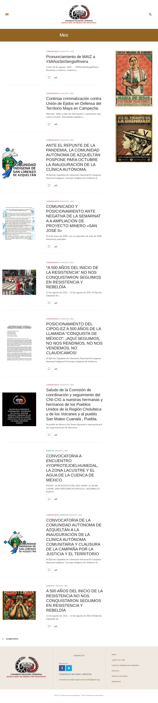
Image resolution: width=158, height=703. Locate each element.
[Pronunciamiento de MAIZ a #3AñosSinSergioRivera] (49, 77)
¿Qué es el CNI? (118, 660)
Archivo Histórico (120, 676)
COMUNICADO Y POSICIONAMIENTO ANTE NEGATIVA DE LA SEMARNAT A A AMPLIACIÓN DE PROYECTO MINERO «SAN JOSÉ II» (73, 218)
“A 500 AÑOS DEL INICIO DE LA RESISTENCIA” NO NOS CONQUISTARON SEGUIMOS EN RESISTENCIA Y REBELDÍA (73, 277)
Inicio (114, 654)
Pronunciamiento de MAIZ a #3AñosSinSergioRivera (70, 59)
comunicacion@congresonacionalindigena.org (79, 679)
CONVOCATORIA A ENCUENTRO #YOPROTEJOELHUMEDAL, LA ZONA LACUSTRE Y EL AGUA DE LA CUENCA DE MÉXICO (72, 468)
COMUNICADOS (52, 51)
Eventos (50, 451)
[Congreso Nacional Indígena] (79, 14)
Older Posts (12, 639)
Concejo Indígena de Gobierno (125, 665)
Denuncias (116, 681)
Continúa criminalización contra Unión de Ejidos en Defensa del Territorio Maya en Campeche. (73, 103)
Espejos (115, 671)
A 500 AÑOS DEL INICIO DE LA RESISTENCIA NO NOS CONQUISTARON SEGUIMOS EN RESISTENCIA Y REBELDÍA (74, 601)
